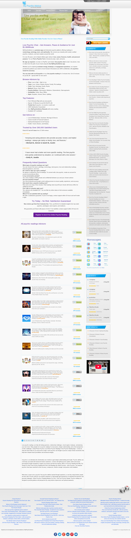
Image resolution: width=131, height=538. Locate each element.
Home (29, 10)
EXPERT (104, 1)
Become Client (63, 10)
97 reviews (77, 352)
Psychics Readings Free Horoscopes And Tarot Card (98, 64)
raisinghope (48, 234)
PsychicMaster (45, 388)
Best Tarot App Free (98, 164)
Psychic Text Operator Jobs (101, 147)
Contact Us (99, 10)
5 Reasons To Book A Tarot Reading (98, 339)
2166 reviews (77, 394)
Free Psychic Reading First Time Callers (11, 517)
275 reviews (76, 310)
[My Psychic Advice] (32, 4)
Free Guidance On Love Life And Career (44, 500)
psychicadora (46, 346)
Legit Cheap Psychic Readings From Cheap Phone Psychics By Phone (99, 116)
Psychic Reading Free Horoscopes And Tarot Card (15, 500)
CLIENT (98, 1)
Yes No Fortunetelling (98, 104)
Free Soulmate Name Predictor (41, 509)
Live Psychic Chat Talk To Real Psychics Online (47, 504)
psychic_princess (41, 318)
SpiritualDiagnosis (56, 374)
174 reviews (76, 324)
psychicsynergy (35, 332)
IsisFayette (56, 430)
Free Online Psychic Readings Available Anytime (113, 517)
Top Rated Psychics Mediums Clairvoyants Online (80, 500)
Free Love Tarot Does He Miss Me (110, 509)
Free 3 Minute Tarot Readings (121, 520)
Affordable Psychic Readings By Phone (109, 500)
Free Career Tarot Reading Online (10, 511)
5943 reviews (77, 380)
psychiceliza (60, 262)
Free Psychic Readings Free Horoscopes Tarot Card (15, 506)
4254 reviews (77, 436)
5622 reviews (77, 408)
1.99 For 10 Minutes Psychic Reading (76, 511)
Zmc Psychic (92, 97)
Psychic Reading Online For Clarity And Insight (79, 517)
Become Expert (50, 10)
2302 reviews (77, 241)
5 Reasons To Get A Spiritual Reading (98, 331)
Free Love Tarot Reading (74, 506)
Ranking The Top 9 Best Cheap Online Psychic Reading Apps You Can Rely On (99, 190)
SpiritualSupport (59, 275)
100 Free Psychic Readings (9, 522)
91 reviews (77, 366)
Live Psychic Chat (93, 181)
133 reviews (76, 338)
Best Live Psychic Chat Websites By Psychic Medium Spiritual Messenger (82, 523)
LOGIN (88, 1)
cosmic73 (34, 402)
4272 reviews (77, 422)
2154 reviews (77, 255)
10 (42, 440)
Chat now (78, 232)
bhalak (38, 360)
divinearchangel (45, 304)
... (44, 440)
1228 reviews (77, 268)
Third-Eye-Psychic (36, 248)
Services (38, 10)
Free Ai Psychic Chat (105, 504)
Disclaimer (87, 10)
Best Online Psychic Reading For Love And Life (46, 515)
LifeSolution (48, 290)
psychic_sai (44, 416)
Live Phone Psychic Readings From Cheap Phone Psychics (49, 520)
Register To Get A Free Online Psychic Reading (51, 215)
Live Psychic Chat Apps (99, 74)
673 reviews (76, 282)
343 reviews (76, 296)
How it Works (75, 10)
